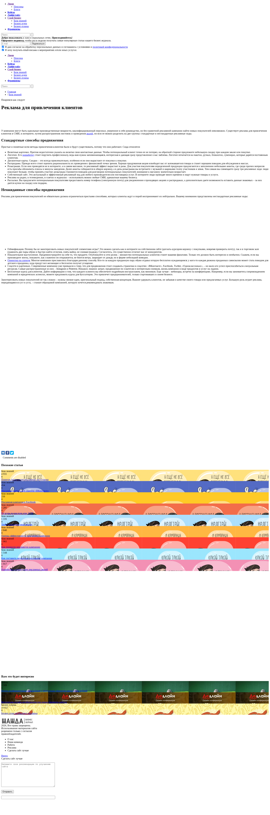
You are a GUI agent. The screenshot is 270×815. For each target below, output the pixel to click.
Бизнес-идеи (20, 23)
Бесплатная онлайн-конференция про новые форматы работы (34, 702)
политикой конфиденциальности (110, 47)
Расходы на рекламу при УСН (17, 513)
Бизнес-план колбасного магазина (19, 713)
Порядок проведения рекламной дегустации (25, 479)
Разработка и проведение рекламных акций (24, 569)
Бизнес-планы (21, 26)
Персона (18, 58)
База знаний (20, 20)
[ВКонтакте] (3, 453)
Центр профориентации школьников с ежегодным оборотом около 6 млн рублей (44, 690)
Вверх (4, 755)
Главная (12, 91)
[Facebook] (7, 453)
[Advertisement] (95, 121)
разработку (28, 155)
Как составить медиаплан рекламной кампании (26, 558)
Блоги (17, 9)
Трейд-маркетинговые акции (16, 524)
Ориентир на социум (19, 260)
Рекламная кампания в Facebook (18, 502)
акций (89, 133)
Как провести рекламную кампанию (20, 547)
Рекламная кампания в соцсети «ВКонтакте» (25, 490)
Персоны (18, 6)
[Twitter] (12, 453)
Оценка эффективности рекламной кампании (25, 535)
